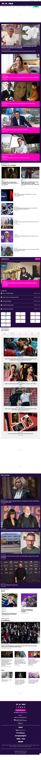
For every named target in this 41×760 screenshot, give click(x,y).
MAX (26, 333)
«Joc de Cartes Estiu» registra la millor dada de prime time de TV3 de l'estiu (26, 222)
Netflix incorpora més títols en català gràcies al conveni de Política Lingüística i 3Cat (25, 195)
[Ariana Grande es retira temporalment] (7, 675)
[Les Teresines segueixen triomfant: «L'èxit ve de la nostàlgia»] (29, 600)
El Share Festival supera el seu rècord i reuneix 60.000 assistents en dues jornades (33, 681)
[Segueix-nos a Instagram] (20, 707)
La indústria (30, 6)
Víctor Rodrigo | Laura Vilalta (6, 648)
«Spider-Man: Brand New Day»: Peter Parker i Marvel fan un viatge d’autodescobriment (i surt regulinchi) (30, 183)
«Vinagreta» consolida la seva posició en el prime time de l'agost (20, 283)
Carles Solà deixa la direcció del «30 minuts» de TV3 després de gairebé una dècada (18, 46)
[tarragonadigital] (20, 736)
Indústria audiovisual (6, 154)
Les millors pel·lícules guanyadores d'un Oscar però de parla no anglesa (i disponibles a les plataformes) (26, 208)
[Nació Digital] (5, 2)
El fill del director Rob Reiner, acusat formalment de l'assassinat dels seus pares (20, 529)
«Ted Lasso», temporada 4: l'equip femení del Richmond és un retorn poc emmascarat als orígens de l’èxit (20, 409)
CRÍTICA (4, 180)
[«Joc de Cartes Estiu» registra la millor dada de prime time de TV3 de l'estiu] (7, 223)
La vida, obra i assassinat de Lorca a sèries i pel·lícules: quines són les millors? (18, 103)
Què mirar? (24, 6)
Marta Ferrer (23, 185)
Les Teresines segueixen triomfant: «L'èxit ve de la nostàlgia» (27, 610)
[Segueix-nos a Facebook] (16, 707)
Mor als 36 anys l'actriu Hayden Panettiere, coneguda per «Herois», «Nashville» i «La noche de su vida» (20, 501)
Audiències (4, 6)
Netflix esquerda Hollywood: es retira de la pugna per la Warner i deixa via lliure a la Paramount (33, 662)
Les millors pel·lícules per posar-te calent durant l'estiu (20, 433)
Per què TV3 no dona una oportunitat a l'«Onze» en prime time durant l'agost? (19, 51)
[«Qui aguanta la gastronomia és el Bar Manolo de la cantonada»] (10, 600)
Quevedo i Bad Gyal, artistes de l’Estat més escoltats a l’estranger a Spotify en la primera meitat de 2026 (20, 682)
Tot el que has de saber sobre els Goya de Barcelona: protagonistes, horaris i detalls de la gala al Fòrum (20, 662)
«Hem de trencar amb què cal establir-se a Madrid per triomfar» (15, 157)
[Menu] (1, 7)
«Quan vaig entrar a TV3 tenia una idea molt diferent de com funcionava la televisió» (20, 77)
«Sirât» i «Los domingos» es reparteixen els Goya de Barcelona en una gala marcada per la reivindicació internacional (19, 646)
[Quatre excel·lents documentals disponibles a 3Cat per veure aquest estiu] (20, 372)
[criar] (20, 742)
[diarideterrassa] (20, 733)
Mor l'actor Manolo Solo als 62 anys (9, 585)
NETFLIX (5, 333)
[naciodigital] (20, 727)
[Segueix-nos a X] (18, 707)
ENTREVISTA (14, 154)
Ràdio (14, 6)
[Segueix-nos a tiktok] (24, 707)
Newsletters (32, 0)
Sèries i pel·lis (4, 102)
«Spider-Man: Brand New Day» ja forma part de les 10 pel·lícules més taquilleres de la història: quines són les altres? (20, 359)
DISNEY (32, 333)
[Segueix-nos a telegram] (22, 707)
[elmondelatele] (20, 739)
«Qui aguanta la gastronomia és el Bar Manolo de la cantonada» (9, 614)
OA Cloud (24, 752)
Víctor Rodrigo (7, 49)
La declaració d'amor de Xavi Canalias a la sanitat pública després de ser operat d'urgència (20, 557)
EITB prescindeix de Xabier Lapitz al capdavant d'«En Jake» (15, 129)
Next (2, 678)
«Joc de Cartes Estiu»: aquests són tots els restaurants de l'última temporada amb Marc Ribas (26, 250)
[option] (10, 177)
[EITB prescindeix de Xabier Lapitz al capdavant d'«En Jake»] (20, 118)
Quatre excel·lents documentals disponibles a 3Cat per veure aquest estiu (20, 384)
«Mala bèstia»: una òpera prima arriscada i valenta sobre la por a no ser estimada (10, 183)
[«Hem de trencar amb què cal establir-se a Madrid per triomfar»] (20, 144)
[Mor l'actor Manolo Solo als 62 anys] (20, 572)
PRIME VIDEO (13, 333)
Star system (18, 6)
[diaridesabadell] (20, 730)
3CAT (20, 333)
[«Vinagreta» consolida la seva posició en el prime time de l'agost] (20, 273)
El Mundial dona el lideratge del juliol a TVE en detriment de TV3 (26, 236)
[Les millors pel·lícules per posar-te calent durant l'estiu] (20, 422)
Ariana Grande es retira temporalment (7, 680)
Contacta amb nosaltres (20, 710)
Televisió (9, 6)
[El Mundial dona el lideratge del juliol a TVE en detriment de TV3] (7, 236)
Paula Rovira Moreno (24, 613)
